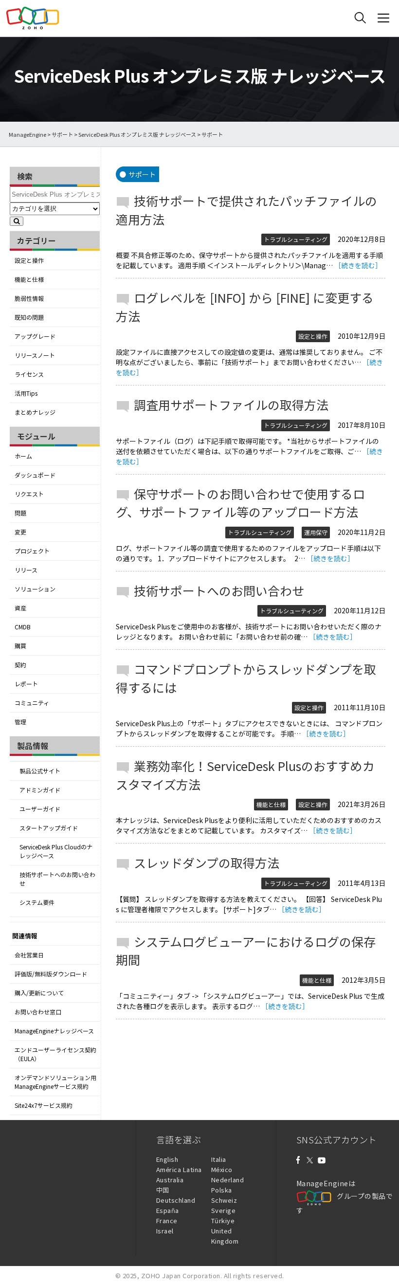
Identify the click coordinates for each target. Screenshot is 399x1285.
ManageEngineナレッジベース (54, 1031)
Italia (218, 1159)
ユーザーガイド (39, 809)
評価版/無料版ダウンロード (51, 974)
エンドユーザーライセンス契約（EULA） (55, 1054)
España (167, 1210)
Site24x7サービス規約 (44, 1105)
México (222, 1169)
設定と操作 (29, 260)
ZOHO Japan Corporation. (181, 1275)
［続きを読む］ (358, 265)
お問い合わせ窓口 (38, 1012)
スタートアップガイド (48, 828)
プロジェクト (32, 551)
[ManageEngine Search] (360, 18)
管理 (20, 721)
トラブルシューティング (295, 239)
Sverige (223, 1210)
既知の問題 (29, 317)
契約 (20, 665)
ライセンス (29, 374)
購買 (20, 646)
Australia (170, 1179)
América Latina (179, 1169)
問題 (20, 513)
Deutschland (176, 1200)
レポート (26, 683)
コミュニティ (32, 702)
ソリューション (35, 589)
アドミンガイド (39, 790)
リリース (26, 570)
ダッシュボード (35, 475)
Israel (165, 1230)
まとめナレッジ (35, 412)
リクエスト (29, 494)
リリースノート (35, 355)
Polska (221, 1189)
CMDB (23, 627)
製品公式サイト (39, 771)
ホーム (23, 456)
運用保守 (315, 532)
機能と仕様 (29, 279)
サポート (62, 134)
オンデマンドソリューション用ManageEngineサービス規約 (55, 1082)
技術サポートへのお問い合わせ (57, 879)
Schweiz (224, 1200)
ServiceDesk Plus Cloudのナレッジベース (55, 851)
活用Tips (26, 393)
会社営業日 (29, 955)
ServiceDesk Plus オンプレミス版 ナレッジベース (137, 134)
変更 (20, 532)
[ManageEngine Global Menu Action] (383, 18)
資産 (20, 608)
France (167, 1220)
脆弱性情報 (29, 298)
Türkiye (223, 1220)
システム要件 (36, 902)
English (167, 1159)
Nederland (227, 1179)
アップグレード (35, 336)
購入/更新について (39, 993)
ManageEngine (27, 134)
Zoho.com (32, 18)
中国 (162, 1189)
